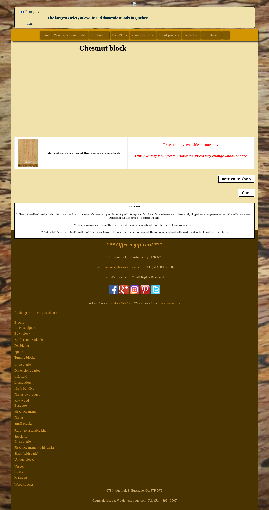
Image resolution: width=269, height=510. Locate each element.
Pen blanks (22, 345)
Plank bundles (24, 388)
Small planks (23, 423)
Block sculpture (25, 328)
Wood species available (70, 35)
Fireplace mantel (26, 411)
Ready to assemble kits (30, 430)
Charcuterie (22, 364)
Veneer (19, 466)
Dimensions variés (27, 370)
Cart (30, 23)
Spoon (18, 352)
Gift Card (20, 376)
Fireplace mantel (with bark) (34, 447)
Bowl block (22, 333)
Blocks (19, 322)
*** (134, 245)
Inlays (18, 471)
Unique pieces (24, 459)
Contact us (191, 35)
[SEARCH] (225, 35)
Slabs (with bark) (26, 453)
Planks (19, 417)
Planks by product (27, 394)
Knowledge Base (142, 35)
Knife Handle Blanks (29, 340)
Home (45, 35)
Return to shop (236, 178)
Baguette (20, 405)
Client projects (169, 35)
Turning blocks (24, 357)
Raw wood (21, 400)
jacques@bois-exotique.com (124, 267)
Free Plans (119, 35)
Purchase (97, 35)
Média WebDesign (123, 302)
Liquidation (211, 35)
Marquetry (21, 477)
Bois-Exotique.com (170, 302)
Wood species (24, 484)
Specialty (20, 436)
